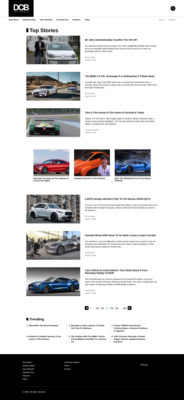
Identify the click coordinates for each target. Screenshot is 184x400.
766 (102, 308)
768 (111, 308)
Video (87, 20)
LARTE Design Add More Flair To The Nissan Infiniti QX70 (117, 199)
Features (76, 20)
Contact (171, 20)
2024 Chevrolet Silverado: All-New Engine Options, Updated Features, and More (130, 339)
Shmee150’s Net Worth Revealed (43, 325)
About (161, 20)
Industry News (29, 20)
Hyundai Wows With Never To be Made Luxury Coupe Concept (120, 235)
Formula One (62, 20)
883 (125, 308)
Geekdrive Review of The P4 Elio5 (89, 178)
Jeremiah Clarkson (72, 362)
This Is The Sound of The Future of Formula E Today (114, 112)
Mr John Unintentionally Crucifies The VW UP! (111, 39)
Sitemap (143, 365)
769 (116, 308)
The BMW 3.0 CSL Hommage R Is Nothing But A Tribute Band (119, 76)
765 (97, 308)
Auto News (13, 20)
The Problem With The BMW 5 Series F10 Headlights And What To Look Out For (88, 339)
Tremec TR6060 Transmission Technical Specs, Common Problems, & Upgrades (131, 328)
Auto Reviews (46, 20)
